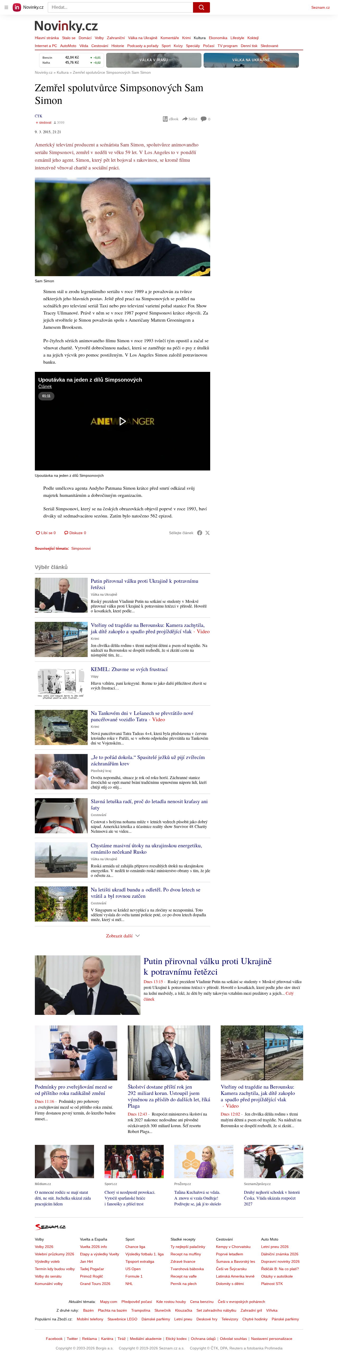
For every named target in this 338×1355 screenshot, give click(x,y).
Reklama (89, 1338)
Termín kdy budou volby (55, 1269)
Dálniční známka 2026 (279, 1254)
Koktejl (253, 38)
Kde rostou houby (171, 1301)
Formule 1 (134, 1276)
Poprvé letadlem (229, 1254)
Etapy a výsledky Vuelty (99, 1254)
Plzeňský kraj (101, 771)
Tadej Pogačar (92, 1269)
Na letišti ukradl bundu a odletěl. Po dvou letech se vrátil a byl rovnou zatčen (145, 892)
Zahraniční (116, 38)
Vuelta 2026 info (93, 1247)
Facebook (54, 1338)
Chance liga (135, 1247)
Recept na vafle (184, 1276)
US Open (133, 1269)
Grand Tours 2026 (95, 1284)
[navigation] (6, 7)
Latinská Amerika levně (235, 1276)
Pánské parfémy (285, 1319)
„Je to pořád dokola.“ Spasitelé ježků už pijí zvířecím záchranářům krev (148, 760)
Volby (99, 38)
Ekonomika (218, 38)
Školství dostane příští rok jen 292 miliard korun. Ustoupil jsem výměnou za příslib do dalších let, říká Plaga (169, 1096)
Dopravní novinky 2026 (280, 1261)
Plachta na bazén (112, 1310)
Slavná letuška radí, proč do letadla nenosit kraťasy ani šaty (149, 804)
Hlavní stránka (47, 38)
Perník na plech (184, 1284)
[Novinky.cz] (66, 27)
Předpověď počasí (136, 1301)
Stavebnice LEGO (122, 1319)
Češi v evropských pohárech (241, 1301)
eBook (174, 118)
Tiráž (122, 1338)
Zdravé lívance (183, 1261)
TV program (228, 46)
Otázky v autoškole (277, 1276)
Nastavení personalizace (271, 1338)
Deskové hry (206, 1319)
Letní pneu (183, 1319)
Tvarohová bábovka (187, 1269)
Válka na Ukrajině (142, 38)
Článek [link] (45, 386)
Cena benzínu (202, 1301)
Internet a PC (46, 46)
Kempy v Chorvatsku (233, 1247)
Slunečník (162, 1310)
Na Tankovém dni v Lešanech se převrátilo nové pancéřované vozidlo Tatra (142, 716)
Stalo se (69, 38)
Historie (117, 46)
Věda (83, 46)
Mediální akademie (146, 1338)
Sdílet (193, 118)
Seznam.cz (320, 7)
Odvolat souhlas (233, 1338)
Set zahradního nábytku (216, 1310)
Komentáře (170, 38)
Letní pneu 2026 (275, 1247)
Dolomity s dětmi (230, 1284)
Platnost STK (272, 1284)
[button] (122, 227)
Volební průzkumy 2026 (54, 1254)
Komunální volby (49, 1284)
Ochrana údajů (203, 1338)
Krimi (186, 38)
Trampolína (140, 1310)
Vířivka (272, 1310)
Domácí (85, 38)
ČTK (38, 115)
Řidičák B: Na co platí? (280, 1269)
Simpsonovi (81, 548)
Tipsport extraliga (139, 1261)
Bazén (88, 1310)
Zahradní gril (251, 1310)
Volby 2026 (44, 1247)
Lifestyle (237, 38)
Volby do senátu (48, 1276)
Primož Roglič (91, 1276)
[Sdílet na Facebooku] (199, 532)
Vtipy (94, 676)
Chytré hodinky (254, 1319)
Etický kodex (176, 1338)
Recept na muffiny (186, 1254)
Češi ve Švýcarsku (231, 1269)
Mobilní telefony (90, 1319)
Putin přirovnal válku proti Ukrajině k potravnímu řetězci (144, 584)
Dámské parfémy (156, 1319)
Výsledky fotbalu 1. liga (144, 1254)
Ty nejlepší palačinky (188, 1247)
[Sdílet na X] (207, 532)
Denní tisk (249, 46)
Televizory (230, 1319)
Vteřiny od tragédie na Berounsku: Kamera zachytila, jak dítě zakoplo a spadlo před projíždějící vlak (148, 628)
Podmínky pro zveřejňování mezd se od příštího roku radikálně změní (73, 1090)
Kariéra (107, 1338)
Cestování (99, 46)
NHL (129, 1284)
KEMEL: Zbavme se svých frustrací (129, 669)
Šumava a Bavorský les (235, 1261)
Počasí (208, 46)
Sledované (269, 46)
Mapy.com (108, 1301)
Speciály (193, 46)
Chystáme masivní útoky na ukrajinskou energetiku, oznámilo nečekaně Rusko (146, 848)
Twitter (72, 1338)
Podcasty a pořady (142, 46)
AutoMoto (68, 46)
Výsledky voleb (47, 1261)
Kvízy (178, 46)
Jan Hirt (86, 1261)
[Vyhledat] (201, 7)
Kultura (200, 38)
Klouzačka (183, 1310)
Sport (166, 46)
